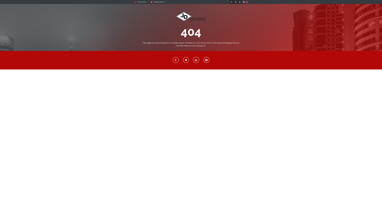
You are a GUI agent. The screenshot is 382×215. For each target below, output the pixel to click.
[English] (247, 2)
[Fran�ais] (244, 2)
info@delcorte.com (159, 2)
